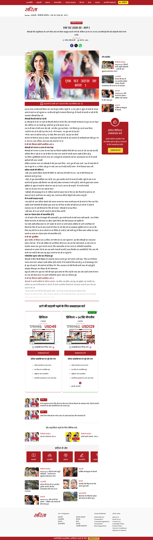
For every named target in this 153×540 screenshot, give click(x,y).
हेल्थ (89, 2)
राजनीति (29, 2)
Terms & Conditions (119, 528)
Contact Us (116, 522)
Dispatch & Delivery (119, 530)
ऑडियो (124, 2)
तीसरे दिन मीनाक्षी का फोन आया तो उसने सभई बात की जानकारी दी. (63, 416)
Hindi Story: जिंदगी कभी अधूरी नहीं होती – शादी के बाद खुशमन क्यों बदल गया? (50, 474)
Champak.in (98, 519)
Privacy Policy (117, 526)
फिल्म (81, 2)
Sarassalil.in (98, 524)
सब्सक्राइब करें (43, 353)
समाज (47, 2)
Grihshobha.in (99, 517)
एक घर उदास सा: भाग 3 (48, 437)
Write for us (116, 519)
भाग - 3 (43, 412)
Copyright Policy (118, 524)
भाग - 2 (43, 400)
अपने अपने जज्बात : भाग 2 (89, 437)
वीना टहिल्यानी (70, 40)
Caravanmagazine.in (101, 522)
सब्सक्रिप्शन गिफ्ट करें (42, 347)
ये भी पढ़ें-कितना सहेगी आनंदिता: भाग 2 (39, 144)
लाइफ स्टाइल (70, 2)
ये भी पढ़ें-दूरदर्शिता (31, 237)
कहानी (38, 2)
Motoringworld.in (100, 526)
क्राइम (97, 2)
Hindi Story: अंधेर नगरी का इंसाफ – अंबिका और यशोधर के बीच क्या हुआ (50, 502)
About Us (115, 517)
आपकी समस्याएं (110, 2)
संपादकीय (57, 2)
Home (27, 15)
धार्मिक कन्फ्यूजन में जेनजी (88, 472)
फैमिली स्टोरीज (43, 15)
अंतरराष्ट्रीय (82, 493)
